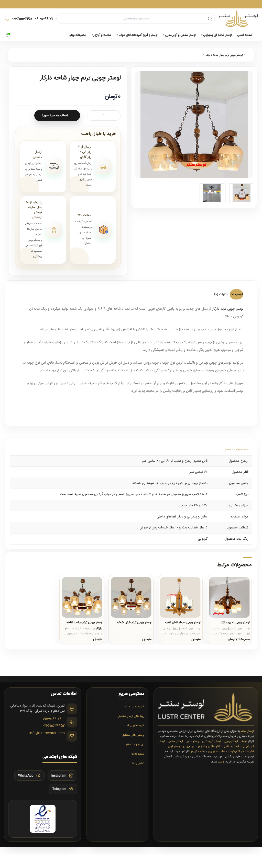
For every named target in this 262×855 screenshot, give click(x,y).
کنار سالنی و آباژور (209, 746)
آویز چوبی (189, 746)
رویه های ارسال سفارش (130, 716)
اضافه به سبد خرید (54, 115)
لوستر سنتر (247, 731)
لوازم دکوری (198, 751)
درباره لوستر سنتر (135, 744)
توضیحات (236, 294)
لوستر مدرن (192, 741)
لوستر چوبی (231, 741)
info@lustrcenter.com (47, 733)
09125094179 (52, 719)
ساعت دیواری (216, 751)
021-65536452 (54, 726)
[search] (210, 18)
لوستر (244, 741)
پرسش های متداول (133, 735)
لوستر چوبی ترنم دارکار (228, 309)
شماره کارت (138, 754)
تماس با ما (138, 763)
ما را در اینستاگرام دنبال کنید (131, 4)
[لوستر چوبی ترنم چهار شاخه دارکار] (242, 193)
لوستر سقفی (175, 741)
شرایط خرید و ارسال (133, 706)
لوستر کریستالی (211, 741)
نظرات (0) (220, 294)
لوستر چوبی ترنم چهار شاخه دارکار (224, 55)
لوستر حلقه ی (231, 746)
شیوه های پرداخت (134, 725)
